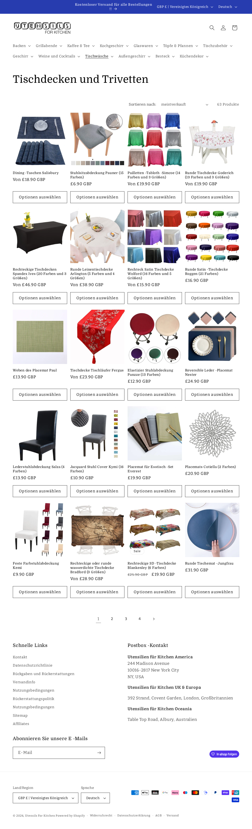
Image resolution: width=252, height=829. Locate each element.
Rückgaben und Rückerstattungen (43, 674)
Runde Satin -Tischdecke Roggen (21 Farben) (206, 272)
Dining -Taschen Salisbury (36, 173)
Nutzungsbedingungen (34, 690)
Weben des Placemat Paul (35, 370)
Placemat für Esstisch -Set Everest (150, 469)
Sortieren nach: (142, 104)
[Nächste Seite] (153, 619)
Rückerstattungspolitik (33, 699)
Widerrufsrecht (101, 815)
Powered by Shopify (70, 815)
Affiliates (21, 724)
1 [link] (98, 618)
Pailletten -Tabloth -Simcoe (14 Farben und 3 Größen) (154, 175)
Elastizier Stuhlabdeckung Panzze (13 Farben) (150, 372)
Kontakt (20, 657)
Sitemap (20, 715)
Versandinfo (24, 682)
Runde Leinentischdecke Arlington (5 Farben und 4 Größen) (92, 274)
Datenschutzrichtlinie (32, 665)
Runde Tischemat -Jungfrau (209, 563)
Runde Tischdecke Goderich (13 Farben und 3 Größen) (209, 175)
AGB (158, 815)
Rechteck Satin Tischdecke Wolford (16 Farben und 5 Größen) (151, 274)
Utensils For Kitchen (40, 815)
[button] (21, 46)
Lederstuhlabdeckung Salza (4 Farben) (39, 469)
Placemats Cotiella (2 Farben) (210, 467)
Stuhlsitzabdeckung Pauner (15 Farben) (97, 175)
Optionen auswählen (40, 197)
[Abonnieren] (99, 753)
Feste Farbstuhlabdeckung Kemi (36, 566)
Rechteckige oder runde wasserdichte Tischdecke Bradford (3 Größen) (92, 568)
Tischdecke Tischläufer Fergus (97, 370)
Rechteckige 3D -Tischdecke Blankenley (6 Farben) (152, 566)
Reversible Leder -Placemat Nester (209, 372)
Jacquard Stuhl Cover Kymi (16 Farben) (97, 469)
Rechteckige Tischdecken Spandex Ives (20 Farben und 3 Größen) (40, 274)
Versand (173, 815)
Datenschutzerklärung (133, 815)
